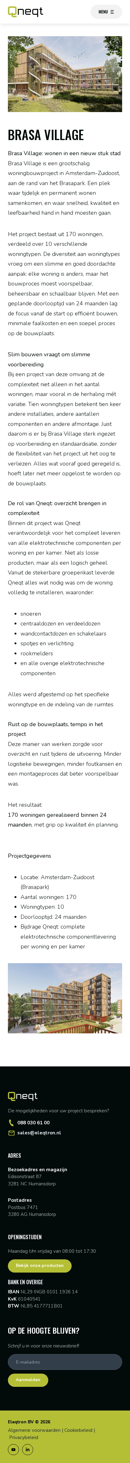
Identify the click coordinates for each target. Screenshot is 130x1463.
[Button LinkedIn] (27, 1449)
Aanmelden (28, 1380)
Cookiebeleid (78, 1430)
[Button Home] (25, 11)
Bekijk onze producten (40, 1265)
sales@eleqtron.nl (39, 1133)
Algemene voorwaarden (34, 1430)
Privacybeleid (23, 1437)
